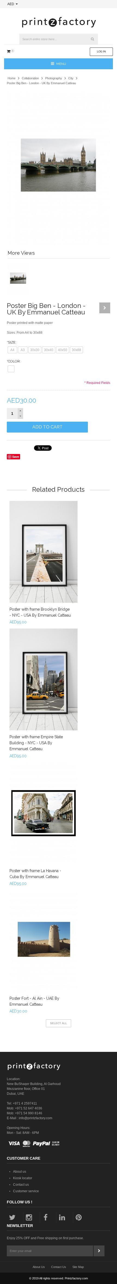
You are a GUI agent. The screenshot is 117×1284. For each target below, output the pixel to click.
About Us (39, 1267)
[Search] (92, 39)
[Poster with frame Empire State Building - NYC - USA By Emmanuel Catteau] (44, 679)
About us (19, 1171)
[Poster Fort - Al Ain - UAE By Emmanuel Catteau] (44, 941)
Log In (101, 51)
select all (58, 1023)
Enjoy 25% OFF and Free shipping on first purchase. (45, 1238)
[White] (11, 368)
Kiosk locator (22, 1178)
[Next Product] (104, 307)
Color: (14, 361)
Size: (11, 342)
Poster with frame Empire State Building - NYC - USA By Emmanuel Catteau (36, 743)
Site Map (78, 1267)
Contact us (21, 1185)
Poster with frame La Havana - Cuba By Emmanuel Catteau (35, 874)
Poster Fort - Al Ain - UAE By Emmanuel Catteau (34, 1001)
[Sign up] (99, 1250)
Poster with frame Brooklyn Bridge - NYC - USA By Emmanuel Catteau (40, 612)
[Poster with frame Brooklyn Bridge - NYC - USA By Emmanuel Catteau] (44, 552)
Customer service (26, 1191)
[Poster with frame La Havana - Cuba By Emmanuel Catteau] (44, 813)
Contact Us (58, 1267)
